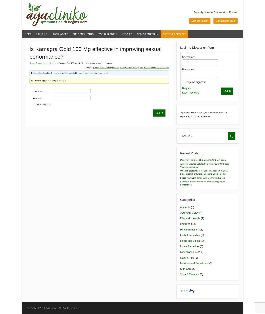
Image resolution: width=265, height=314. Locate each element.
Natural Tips (187, 257)
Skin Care (186, 268)
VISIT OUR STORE (107, 34)
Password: (37, 98)
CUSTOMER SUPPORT (174, 34)
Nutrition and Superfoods (194, 263)
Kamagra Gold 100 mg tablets (156, 67)
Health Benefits (189, 229)
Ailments (185, 207)
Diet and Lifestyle (190, 218)
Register (187, 88)
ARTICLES (126, 34)
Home (32, 63)
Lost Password (190, 92)
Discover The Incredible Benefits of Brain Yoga (203, 160)
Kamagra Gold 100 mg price (131, 67)
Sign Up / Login (199, 21)
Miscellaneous (188, 252)
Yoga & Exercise (189, 274)
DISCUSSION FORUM (147, 34)
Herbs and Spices (190, 240)
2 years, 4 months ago (85, 73)
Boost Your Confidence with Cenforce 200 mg (202, 178)
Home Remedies (189, 246)
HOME (28, 34)
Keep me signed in (43, 104)
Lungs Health (49, 63)
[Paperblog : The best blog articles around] (187, 292)
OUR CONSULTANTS (83, 34)
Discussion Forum (225, 21)
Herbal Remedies (190, 235)
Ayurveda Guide (189, 212)
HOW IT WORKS (60, 34)
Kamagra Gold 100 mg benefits (106, 67)
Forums (39, 63)
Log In (159, 112)
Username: (37, 91)
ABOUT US (41, 34)
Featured (185, 223)
